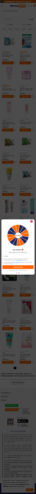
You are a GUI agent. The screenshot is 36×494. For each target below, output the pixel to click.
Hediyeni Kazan (18, 267)
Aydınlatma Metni (19, 260)
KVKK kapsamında (16, 262)
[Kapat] (31, 221)
